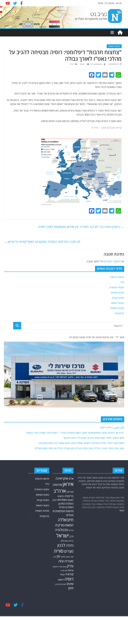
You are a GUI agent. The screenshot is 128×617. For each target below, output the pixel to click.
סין (58, 556)
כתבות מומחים (117, 292)
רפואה (61, 579)
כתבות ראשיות (114, 46)
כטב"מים (64, 540)
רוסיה (72, 64)
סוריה (59, 551)
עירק (70, 565)
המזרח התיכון (66, 503)
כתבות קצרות (118, 297)
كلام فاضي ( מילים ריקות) (112, 427)
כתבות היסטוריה (116, 287)
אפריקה (70, 491)
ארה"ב (60, 491)
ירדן (72, 536)
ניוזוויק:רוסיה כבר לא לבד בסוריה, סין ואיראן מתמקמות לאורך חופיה (81, 227)
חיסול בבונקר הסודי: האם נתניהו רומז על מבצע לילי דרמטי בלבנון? (94, 437)
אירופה (57, 484)
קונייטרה (63, 570)
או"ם (71, 478)
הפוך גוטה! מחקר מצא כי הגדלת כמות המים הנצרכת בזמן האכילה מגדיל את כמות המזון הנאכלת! (79, 448)
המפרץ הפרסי (66, 507)
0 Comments (96, 64)
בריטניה (69, 496)
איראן (68, 484)
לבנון (61, 545)
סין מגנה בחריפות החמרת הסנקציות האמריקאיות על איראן (42, 242)
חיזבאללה (66, 520)
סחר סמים (70, 557)
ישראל (62, 535)
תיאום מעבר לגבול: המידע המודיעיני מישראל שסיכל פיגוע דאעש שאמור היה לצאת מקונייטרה (81, 443)
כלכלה (70, 545)
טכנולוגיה (61, 530)
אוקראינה (62, 478)
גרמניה (61, 496)
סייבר (63, 556)
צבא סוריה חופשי (59, 566)
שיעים (70, 584)
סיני (54, 556)
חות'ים (70, 515)
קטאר (62, 574)
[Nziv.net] (120, 32)
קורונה (70, 574)
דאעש (71, 499)
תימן (71, 588)
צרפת (71, 570)
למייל (121, 510)
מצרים (69, 551)
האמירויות (62, 500)
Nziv (82, 64)
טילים (71, 530)
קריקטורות (119, 313)
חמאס (69, 525)
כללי (122, 282)
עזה (61, 561)
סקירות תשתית (117, 308)
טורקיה (60, 525)
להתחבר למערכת (112, 261)
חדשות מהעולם (117, 277)
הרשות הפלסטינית (63, 511)
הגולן (54, 499)
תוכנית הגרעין (60, 584)
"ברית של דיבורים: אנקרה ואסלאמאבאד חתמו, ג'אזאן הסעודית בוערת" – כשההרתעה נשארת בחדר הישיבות (75, 432)
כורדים (71, 541)
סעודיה (69, 561)
